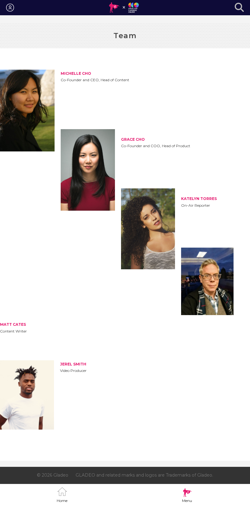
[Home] (123, 8)
